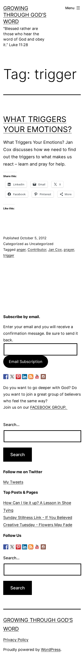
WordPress (51, 649)
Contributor (37, 249)
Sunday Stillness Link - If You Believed (37, 517)
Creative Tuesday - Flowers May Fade (37, 525)
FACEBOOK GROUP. (48, 407)
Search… (11, 424)
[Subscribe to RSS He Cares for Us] (30, 376)
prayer (69, 249)
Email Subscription (25, 361)
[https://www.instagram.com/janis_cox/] (43, 376)
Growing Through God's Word (24, 15)
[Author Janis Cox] (5, 376)
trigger (8, 255)
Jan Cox (55, 249)
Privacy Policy (15, 639)
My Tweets (13, 482)
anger (21, 249)
